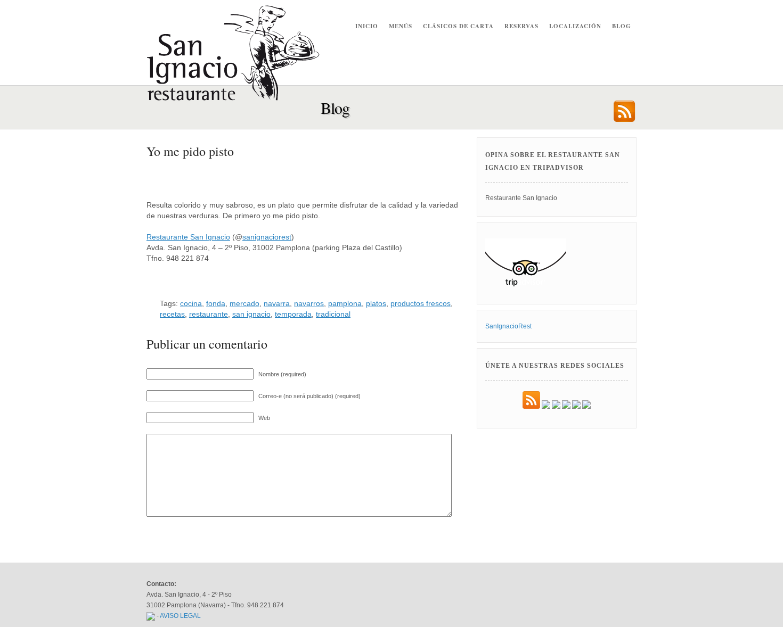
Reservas (521, 26)
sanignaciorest (266, 237)
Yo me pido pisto (190, 151)
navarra (277, 303)
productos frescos (420, 303)
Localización (575, 26)
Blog (621, 26)
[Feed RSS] (531, 406)
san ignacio (251, 314)
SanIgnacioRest (508, 326)
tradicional (333, 314)
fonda (215, 303)
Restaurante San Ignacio (188, 237)
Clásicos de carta (458, 26)
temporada (293, 314)
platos (376, 303)
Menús (400, 26)
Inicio (366, 26)
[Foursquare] (586, 406)
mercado (244, 303)
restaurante (208, 314)
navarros (309, 303)
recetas (172, 314)
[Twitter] (556, 406)
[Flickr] (566, 406)
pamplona (345, 303)
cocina (191, 303)
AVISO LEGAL (180, 616)
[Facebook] (546, 406)
